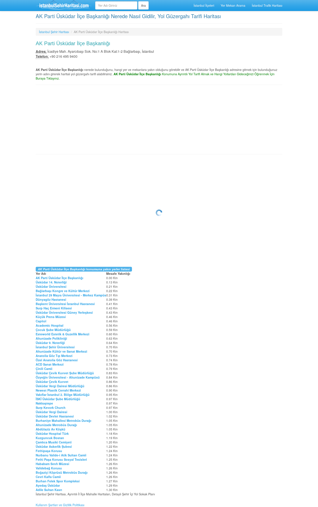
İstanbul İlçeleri (204, 5)
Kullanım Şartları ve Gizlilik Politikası (60, 505)
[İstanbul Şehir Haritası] (64, 5)
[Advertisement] (159, 119)
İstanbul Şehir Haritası (54, 32)
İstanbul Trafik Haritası (267, 5)
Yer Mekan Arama (233, 5)
